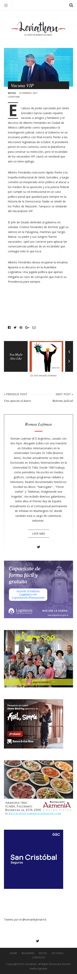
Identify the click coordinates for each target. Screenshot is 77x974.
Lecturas (58, 953)
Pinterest (21, 327)
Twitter (15, 327)
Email (34, 327)
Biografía (28, 953)
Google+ (27, 327)
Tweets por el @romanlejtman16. (25, 919)
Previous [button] (69, 348)
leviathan (14, 96)
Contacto (38, 957)
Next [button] (69, 364)
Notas (12, 92)
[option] (47, 360)
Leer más (38, 533)
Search (71, 5)
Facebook (9, 327)
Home (13, 953)
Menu (6, 5)
